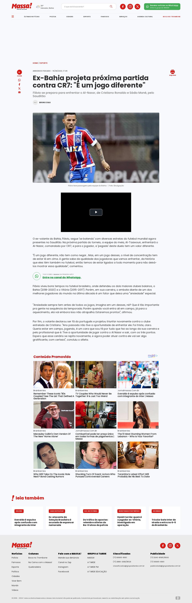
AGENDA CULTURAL (145, 16)
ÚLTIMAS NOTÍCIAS (31, 16)
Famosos (16, 562)
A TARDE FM (93, 567)
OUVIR (19, 76)
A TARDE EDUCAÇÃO (97, 571)
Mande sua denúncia (68, 557)
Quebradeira (34, 567)
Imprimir (172, 75)
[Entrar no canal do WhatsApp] (37, 276)
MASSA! (90, 557)
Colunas (33, 553)
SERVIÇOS (123, 16)
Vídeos (15, 590)
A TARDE (91, 562)
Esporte (44, 63)
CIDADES (69, 16)
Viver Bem (17, 580)
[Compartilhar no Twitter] (19, 88)
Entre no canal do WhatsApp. (62, 277)
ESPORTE (87, 16)
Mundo (15, 585)
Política (15, 571)
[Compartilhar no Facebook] (19, 85)
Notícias (17, 553)
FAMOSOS (105, 16)
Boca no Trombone (37, 557)
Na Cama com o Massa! (40, 562)
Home (36, 63)
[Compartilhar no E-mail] (19, 92)
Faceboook (63, 571)
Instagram (63, 567)
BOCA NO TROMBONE (171, 16)
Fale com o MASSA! (69, 553)
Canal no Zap (64, 562)
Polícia (15, 557)
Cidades (16, 576)
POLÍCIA (53, 16)
